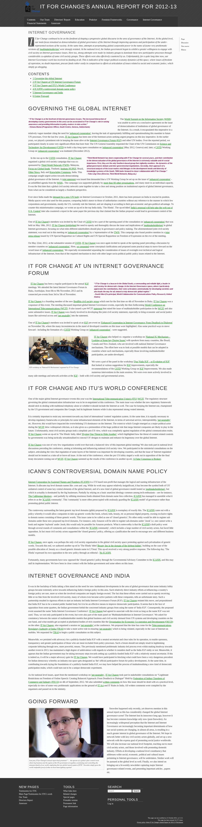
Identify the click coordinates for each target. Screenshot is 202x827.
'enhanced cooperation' (80, 133)
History (183, 50)
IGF (87, 283)
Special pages (69, 797)
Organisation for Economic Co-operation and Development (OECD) (141, 622)
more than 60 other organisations (119, 183)
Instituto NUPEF (68, 168)
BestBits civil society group (86, 301)
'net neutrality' (64, 315)
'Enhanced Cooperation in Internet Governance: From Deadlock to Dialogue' (137, 322)
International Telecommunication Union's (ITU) (115, 398)
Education (79, 19)
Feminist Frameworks (112, 19)
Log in (110, 804)
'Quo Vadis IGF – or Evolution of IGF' (152, 361)
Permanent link (69, 803)
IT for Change (71, 137)
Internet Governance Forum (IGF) (106, 140)
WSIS (60, 183)
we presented (83, 246)
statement (98, 308)
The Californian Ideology (40, 496)
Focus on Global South (39, 168)
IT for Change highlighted (64, 225)
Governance (132, 19)
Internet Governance (152, 19)
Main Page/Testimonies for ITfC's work (35, 794)
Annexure (55, 23)
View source (185, 46)
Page (183, 39)
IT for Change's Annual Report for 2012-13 (108, 7)
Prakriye (93, 19)
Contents (31, 19)
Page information (70, 806)
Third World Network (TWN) (55, 165)
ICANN (137, 496)
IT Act (101, 685)
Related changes (70, 794)
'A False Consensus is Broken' (147, 459)
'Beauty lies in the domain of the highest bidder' (119, 545)
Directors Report (26, 800)
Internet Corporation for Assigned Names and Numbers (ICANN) (59, 482)
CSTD (158, 147)
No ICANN (105, 552)
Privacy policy (141, 822)
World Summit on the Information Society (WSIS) (147, 119)
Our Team (45, 19)
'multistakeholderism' (49, 49)
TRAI (56, 632)
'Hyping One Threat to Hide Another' (99, 434)
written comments (111, 682)
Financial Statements (36, 23)
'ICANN (46, 499)
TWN (116, 232)
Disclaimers (179, 822)
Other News (34, 172)
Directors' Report (62, 19)
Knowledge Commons (60, 172)
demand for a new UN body (66, 197)
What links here (69, 791)
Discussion (184, 43)
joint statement (69, 179)
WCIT (161, 308)
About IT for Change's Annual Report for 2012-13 (161, 822)
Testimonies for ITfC (28, 791)
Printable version (70, 800)
